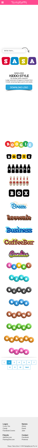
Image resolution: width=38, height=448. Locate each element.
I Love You (6, 426)
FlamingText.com (9, 439)
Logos (5, 424)
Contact (25, 435)
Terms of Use (15, 446)
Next (27, 367)
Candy (5, 428)
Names (24, 424)
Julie (23, 430)
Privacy (9, 446)
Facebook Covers (9, 430)
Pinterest (25, 439)
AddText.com (7, 437)
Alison (24, 426)
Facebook (25, 437)
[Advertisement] (19, 27)
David (24, 428)
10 (20, 367)
